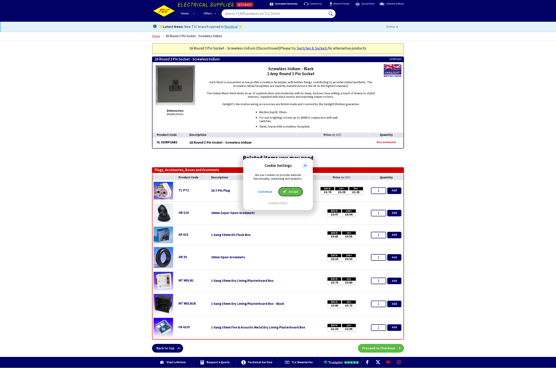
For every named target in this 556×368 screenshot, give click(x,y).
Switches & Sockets (312, 48)
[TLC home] (164, 11)
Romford (231, 26)
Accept (293, 191)
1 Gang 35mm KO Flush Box (231, 235)
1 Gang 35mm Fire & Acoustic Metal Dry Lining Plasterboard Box (258, 328)
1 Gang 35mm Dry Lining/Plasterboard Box (242, 281)
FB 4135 (184, 327)
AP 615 (183, 234)
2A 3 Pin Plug (220, 191)
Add (394, 190)
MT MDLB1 (186, 280)
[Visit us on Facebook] (367, 362)
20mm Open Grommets (228, 257)
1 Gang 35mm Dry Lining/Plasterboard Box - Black (247, 304)
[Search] (331, 13)
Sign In (358, 12)
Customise (265, 191)
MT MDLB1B (187, 303)
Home (185, 13)
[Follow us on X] (377, 362)
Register (355, 15)
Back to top (165, 348)
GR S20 (184, 213)
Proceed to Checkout (378, 348)
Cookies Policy (278, 203)
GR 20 (183, 257)
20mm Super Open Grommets (233, 213)
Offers (208, 13)
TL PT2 (184, 190)
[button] (305, 165)
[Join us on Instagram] (399, 362)
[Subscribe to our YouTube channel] (388, 362)
